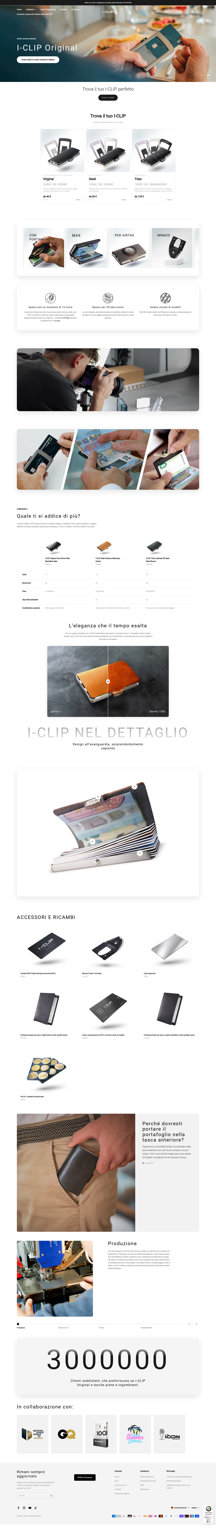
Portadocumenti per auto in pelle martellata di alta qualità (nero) (169, 1035)
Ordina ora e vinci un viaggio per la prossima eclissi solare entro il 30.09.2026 (108, 2)
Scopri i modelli (108, 98)
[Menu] (212, 1506)
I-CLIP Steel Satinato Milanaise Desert (108, 559)
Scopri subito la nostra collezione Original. (38, 60)
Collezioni (30, 9)
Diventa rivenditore (122, 1494)
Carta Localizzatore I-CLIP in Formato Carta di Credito (103, 1035)
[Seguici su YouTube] (29, 1507)
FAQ (116, 1481)
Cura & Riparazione (48, 9)
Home (19, 9)
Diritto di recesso (85, 1477)
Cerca (117, 1477)
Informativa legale (173, 1481)
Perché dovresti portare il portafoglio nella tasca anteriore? (163, 1132)
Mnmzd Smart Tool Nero (92, 973)
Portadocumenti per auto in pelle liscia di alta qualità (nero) (43, 1035)
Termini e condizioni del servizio (179, 1477)
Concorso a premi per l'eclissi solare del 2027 (35, 14)
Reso (142, 1485)
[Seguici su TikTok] (35, 1507)
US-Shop (179, 12)
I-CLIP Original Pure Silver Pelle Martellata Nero (57, 559)
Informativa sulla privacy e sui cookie (178, 1486)
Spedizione (144, 1489)
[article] (62, 166)
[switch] (208, 1521)
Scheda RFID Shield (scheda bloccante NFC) (38, 973)
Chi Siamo (75, 9)
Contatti (63, 9)
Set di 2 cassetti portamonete (32, 1097)
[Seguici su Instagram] (24, 1507)
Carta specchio (150, 973)
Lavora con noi (120, 1485)
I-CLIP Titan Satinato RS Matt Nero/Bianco (157, 559)
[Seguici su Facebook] (18, 1507)
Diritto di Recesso (147, 1477)
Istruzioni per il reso (148, 1481)
